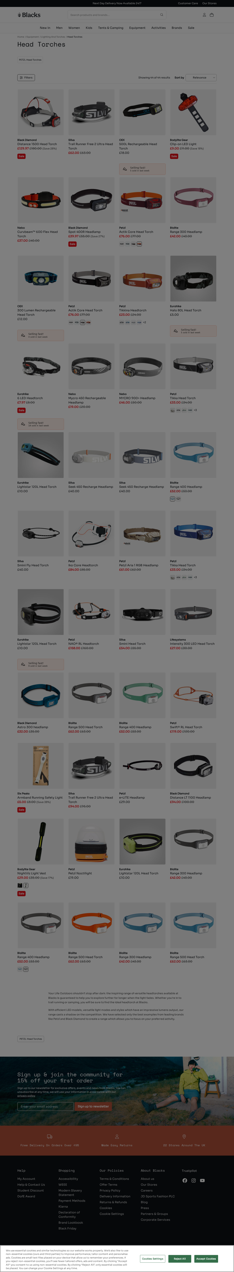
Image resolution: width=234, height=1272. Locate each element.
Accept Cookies (206, 1258)
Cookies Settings (152, 1258)
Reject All (180, 1258)
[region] (117, 1258)
